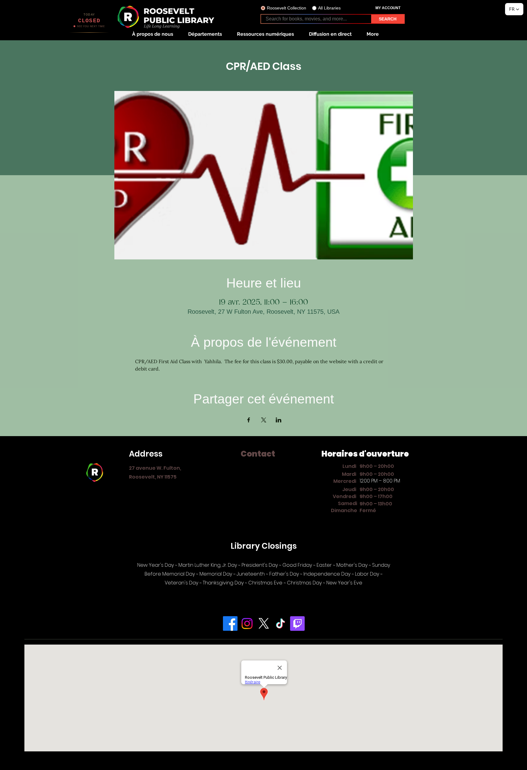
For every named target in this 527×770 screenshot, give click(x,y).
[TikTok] (280, 623)
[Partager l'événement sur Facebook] (249, 420)
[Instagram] (247, 623)
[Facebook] (230, 623)
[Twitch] (297, 623)
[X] (263, 623)
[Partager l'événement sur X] (264, 420)
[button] (152, 34)
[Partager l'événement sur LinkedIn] (278, 420)
